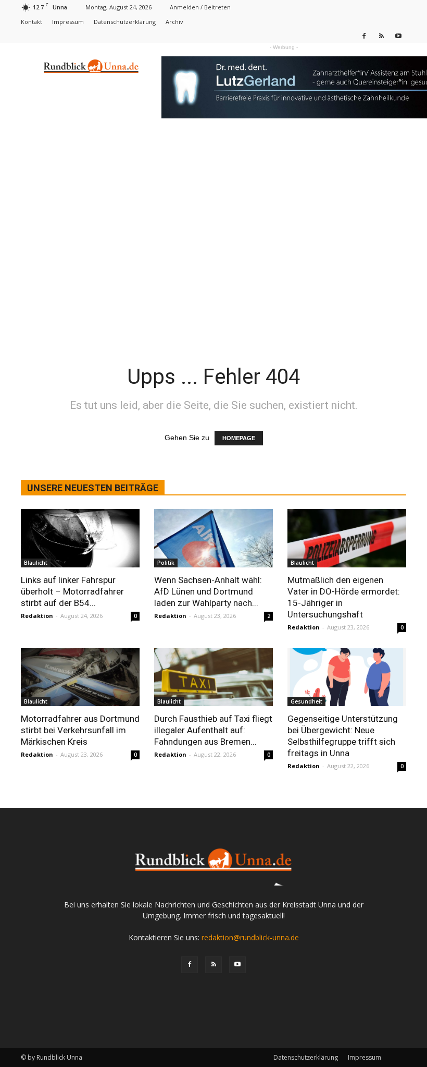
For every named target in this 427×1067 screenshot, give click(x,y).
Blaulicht (35, 562)
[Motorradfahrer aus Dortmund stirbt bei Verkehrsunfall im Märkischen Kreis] (80, 677)
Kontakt (31, 22)
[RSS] (381, 36)
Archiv (174, 22)
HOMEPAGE (238, 438)
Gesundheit (306, 701)
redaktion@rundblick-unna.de (250, 937)
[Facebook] (364, 36)
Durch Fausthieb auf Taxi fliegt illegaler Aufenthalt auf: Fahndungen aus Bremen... (213, 730)
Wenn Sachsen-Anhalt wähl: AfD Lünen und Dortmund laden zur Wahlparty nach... (208, 591)
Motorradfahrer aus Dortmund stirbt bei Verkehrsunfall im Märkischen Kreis (80, 730)
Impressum (68, 22)
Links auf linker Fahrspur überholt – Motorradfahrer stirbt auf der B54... (72, 591)
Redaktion (37, 616)
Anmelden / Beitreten (200, 7)
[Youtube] (398, 36)
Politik (165, 562)
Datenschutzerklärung (125, 22)
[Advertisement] (213, 210)
